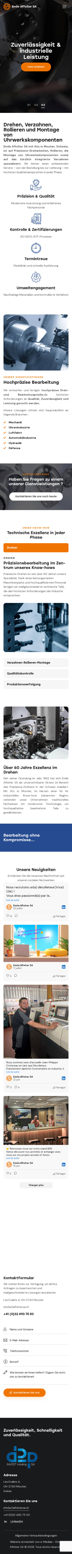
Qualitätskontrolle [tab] (20, 673)
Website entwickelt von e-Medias (31, 1542)
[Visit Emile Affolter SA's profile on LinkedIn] (9, 907)
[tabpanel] (36, 604)
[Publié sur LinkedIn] (64, 907)
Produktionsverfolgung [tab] (24, 684)
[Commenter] (15, 916)
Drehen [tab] (12, 547)
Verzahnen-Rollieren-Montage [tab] (28, 662)
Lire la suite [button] (12, 900)
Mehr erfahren (36, 67)
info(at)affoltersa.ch (16, 1307)
